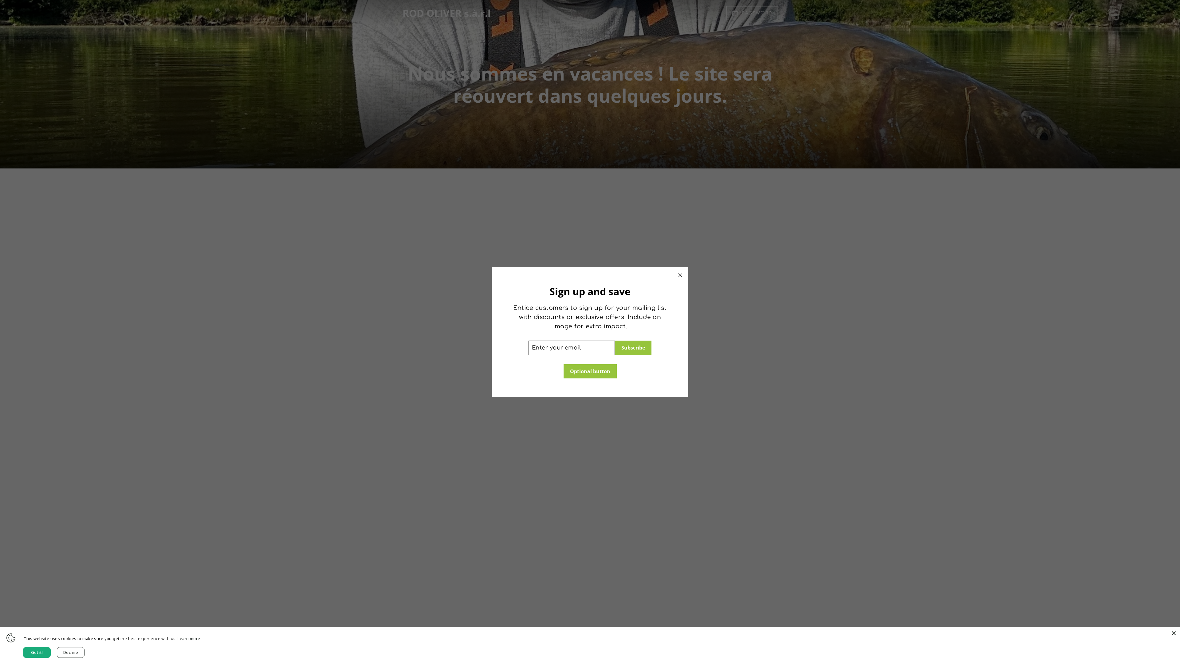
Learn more (189, 638)
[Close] (1174, 633)
